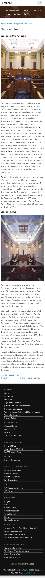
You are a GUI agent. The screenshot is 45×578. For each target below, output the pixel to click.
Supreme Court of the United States (20, 528)
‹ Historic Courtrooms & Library (10, 376)
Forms (7, 432)
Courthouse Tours (12, 557)
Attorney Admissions (13, 435)
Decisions (8, 399)
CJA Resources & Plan (13, 488)
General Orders (11, 473)
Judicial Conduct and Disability (17, 405)
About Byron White (12, 554)
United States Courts (13, 531)
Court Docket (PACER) (13, 449)
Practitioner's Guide (12, 476)
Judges (7, 501)
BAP (6, 504)
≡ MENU (7, 3)
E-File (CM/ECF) (10, 396)
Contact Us (30, 572)
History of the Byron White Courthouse (20, 24)
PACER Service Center (13, 452)
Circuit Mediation (11, 510)
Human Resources (12, 520)
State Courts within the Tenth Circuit (19, 537)
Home (3, 24)
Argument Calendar (12, 402)
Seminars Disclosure (13, 409)
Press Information (12, 460)
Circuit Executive (11, 514)
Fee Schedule (10, 429)
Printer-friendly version (30, 378)
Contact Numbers (11, 426)
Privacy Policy (10, 418)
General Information (13, 548)
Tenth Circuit (22, 14)
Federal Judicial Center (14, 534)
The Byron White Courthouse (16, 551)
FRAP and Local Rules (13, 470)
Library (7, 517)
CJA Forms (8, 491)
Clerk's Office (10, 507)
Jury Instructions (11, 480)
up (22, 375)
